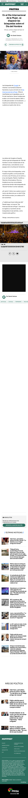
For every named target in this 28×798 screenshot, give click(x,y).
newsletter (5, 750)
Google (16, 85)
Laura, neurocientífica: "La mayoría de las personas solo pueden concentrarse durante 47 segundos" (18, 615)
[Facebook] (9, 253)
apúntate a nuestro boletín (14, 525)
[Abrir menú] (2, 4)
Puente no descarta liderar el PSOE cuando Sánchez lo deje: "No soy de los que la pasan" (18, 729)
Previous (3, 235)
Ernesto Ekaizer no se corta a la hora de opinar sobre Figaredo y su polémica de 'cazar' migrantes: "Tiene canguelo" (18, 717)
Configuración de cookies (18, 744)
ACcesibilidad (17, 753)
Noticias (3, 301)
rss (3, 752)
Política (14, 9)
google (10, 301)
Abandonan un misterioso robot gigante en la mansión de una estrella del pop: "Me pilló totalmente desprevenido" (18, 591)
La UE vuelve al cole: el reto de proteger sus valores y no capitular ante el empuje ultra (18, 626)
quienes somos (5, 745)
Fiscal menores (21, 1)
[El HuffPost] (10, 4)
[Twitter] (13, 253)
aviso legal (17, 748)
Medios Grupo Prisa (14, 794)
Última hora (22, 4)
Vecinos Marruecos (12, 1)
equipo (3, 743)
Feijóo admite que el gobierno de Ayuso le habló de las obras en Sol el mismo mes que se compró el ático (18, 637)
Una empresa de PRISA (14, 790)
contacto (4, 747)
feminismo (18, 301)
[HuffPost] (7, 738)
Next (24, 235)
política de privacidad (19, 751)
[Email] (17, 253)
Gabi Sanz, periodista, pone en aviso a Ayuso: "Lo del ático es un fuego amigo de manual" (18, 541)
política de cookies (19, 746)
